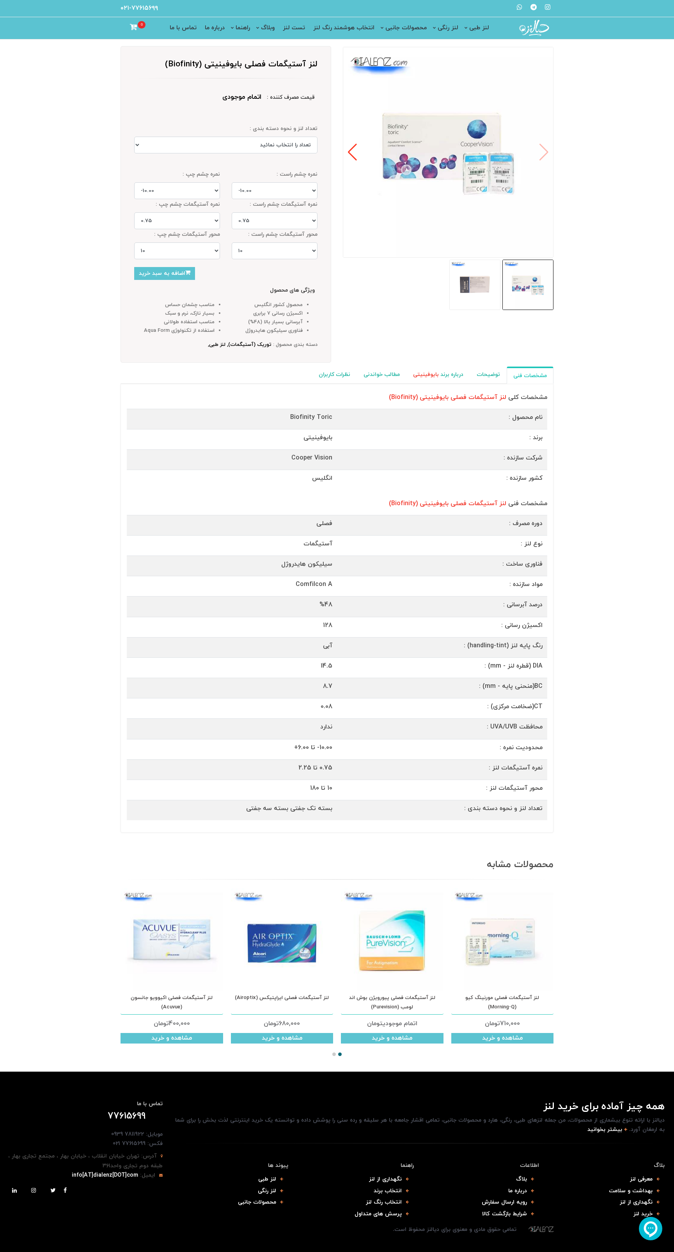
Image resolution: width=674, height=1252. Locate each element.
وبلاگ (268, 28)
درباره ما (215, 28)
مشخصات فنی (530, 375)
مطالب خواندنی (382, 374)
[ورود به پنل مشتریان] (124, 28)
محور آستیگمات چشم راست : (282, 234)
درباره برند (438, 374)
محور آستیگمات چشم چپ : (187, 234)
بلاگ (521, 1179)
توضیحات (488, 374)
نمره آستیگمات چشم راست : (283, 204)
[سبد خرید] (133, 28)
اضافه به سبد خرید (162, 273)
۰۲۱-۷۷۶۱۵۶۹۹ (139, 8)
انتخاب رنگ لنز (384, 1202)
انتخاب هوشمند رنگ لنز (343, 28)
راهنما (243, 28)
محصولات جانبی (406, 28)
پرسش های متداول (378, 1214)
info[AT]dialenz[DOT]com (105, 1175)
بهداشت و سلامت (631, 1191)
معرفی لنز (641, 1179)
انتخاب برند (388, 1191)
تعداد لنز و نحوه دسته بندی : (283, 128)
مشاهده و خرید (171, 1038)
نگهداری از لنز (636, 1202)
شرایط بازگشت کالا (504, 1214)
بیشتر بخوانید (604, 1130)
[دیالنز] (540, 1229)
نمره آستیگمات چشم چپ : (188, 204)
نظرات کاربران (334, 374)
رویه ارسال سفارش (504, 1202)
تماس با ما (183, 28)
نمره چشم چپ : (201, 174)
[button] (352, 152)
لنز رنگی (448, 28)
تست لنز (294, 28)
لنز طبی (479, 28)
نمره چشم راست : (297, 174)
